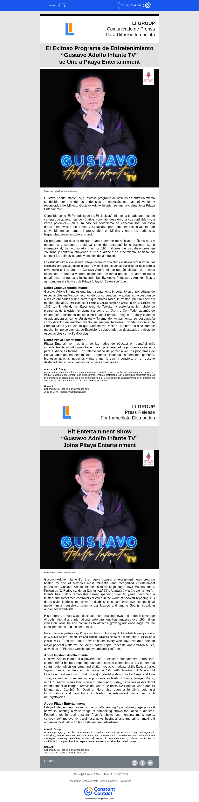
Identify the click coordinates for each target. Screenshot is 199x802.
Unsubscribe (74, 781)
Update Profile (90, 781)
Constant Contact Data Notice (115, 781)
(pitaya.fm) (99, 281)
